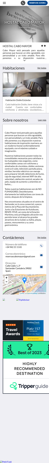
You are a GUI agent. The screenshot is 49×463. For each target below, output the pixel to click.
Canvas (17, 453)
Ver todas (41, 68)
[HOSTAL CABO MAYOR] (9, 299)
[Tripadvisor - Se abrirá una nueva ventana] (20, 434)
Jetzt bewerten (33, 338)
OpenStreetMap (32, 293)
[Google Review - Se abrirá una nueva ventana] (13, 434)
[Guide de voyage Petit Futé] (6, 461)
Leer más (42, 120)
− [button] (6, 281)
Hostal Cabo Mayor (33, 334)
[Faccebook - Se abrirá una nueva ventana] (5, 434)
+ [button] (6, 277)
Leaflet (22, 293)
